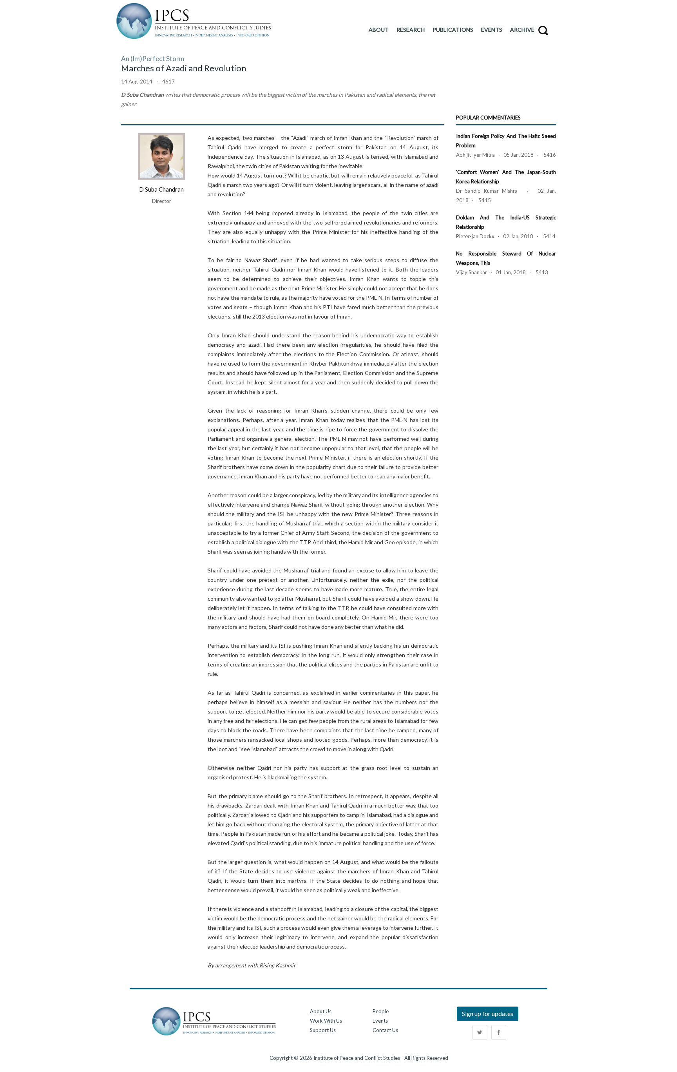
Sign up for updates (487, 1013)
